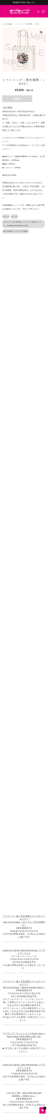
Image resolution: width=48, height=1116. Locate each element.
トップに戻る (7, 24)
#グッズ (6, 216)
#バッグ (14, 216)
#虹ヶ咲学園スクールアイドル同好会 (15, 231)
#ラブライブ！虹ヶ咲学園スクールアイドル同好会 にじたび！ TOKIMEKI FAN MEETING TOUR (22, 224)
